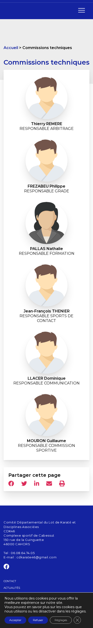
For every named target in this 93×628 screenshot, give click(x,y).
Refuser (38, 620)
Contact (10, 581)
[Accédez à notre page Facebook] (7, 567)
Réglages (61, 620)
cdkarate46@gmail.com (36, 557)
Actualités (12, 587)
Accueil (11, 47)
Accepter (15, 620)
